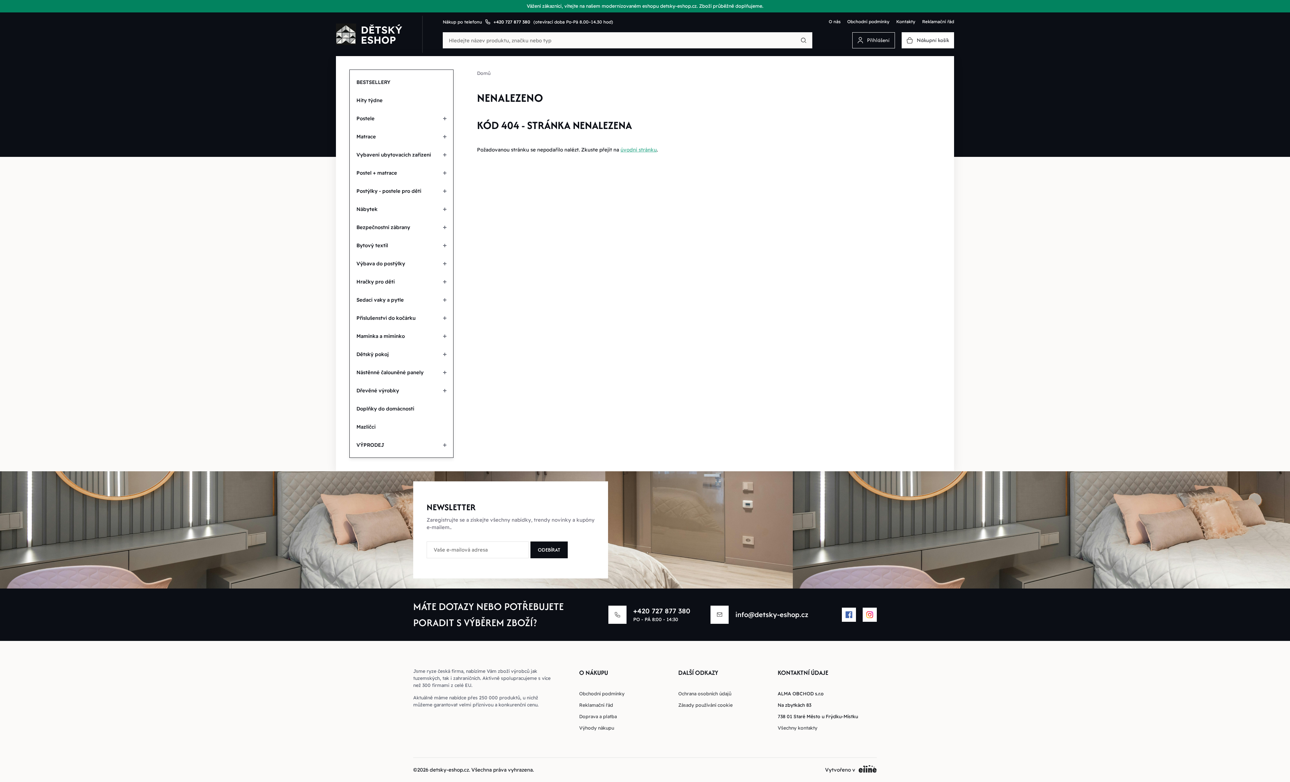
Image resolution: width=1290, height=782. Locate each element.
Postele (365, 118)
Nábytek (367, 209)
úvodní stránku (638, 149)
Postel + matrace (376, 173)
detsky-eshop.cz (449, 770)
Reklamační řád (938, 21)
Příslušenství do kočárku (386, 318)
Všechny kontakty (797, 728)
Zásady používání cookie (705, 705)
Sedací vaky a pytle (380, 300)
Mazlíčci (366, 427)
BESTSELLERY (373, 82)
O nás (835, 21)
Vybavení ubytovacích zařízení (393, 154)
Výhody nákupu (596, 728)
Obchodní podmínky (868, 21)
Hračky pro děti (375, 281)
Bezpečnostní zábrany (383, 227)
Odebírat (549, 549)
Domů (483, 73)
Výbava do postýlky (380, 263)
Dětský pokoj (372, 354)
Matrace (366, 136)
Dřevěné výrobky (377, 390)
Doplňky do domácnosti (385, 408)
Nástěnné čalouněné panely (390, 372)
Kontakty (905, 21)
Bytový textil (372, 245)
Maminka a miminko (380, 336)
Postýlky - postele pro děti (388, 191)
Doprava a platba (598, 716)
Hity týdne (369, 100)
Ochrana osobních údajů (704, 693)
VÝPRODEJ (370, 445)
